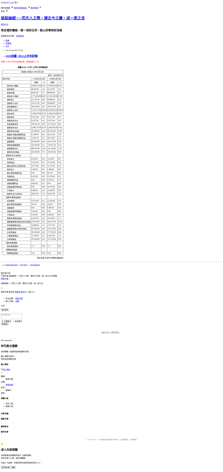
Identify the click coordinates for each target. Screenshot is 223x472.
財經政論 (20, 36)
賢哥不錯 (4, 279)
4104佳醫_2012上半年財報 (22, 56)
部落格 (8, 43)
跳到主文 (4, 24)
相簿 (7, 41)
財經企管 (19, 298)
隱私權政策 (124, 439)
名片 (7, 46)
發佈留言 (5, 324)
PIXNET (94, 439)
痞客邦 (17, 292)
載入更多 (5, 310)
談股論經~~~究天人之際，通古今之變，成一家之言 (43, 18)
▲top (3, 305)
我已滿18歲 (6, 467)
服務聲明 (134, 439)
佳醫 (17, 301)
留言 (23, 292)
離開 (13, 467)
